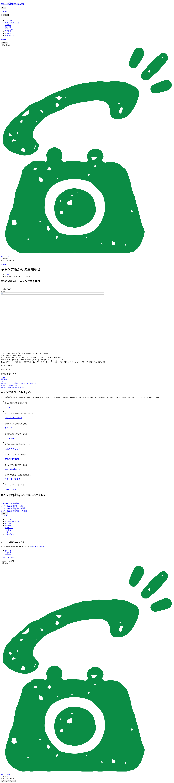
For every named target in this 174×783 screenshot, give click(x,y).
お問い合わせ (9, 35)
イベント (8, 25)
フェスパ (8, 407)
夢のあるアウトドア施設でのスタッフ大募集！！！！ (20, 383)
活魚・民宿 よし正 (13, 449)
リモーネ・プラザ (12, 479)
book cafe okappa (12, 469)
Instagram (8, 550)
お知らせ (8, 33)
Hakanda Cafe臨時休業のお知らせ (12, 387)
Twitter (3, 378)
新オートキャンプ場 (12, 23)
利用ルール (9, 29)
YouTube (8, 554)
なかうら (8, 428)
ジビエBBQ (9, 20)
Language (4, 11)
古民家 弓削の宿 (12, 459)
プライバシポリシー (8, 557)
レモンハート (10, 489)
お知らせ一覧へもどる (9, 385)
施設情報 (8, 27)
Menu (3, 8)
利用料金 (8, 31)
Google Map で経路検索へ (10, 503)
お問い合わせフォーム (8, 781)
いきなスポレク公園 (13, 418)
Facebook (4, 379)
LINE (3, 381)
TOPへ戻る (5, 515)
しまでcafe (9, 438)
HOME (7, 274)
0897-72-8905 (39, 546)
